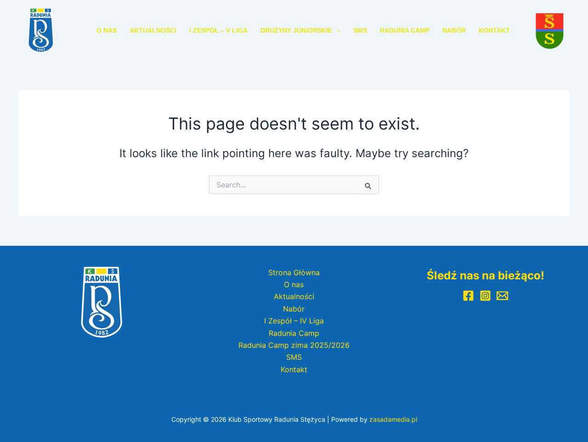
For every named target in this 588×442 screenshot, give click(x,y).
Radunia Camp (405, 30)
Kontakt (494, 30)
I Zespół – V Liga (218, 30)
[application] (336, 30)
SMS (360, 30)
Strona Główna (294, 272)
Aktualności (153, 30)
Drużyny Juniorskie (296, 30)
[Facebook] (468, 295)
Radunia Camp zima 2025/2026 (294, 345)
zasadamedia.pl (393, 419)
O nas (106, 30)
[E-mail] (502, 295)
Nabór (454, 30)
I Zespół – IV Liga (294, 320)
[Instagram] (485, 295)
